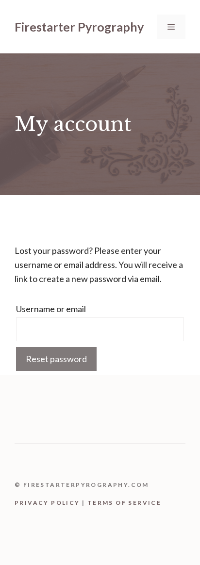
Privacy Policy (47, 502)
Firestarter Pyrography (79, 26)
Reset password (56, 358)
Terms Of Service (124, 502)
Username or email (51, 308)
